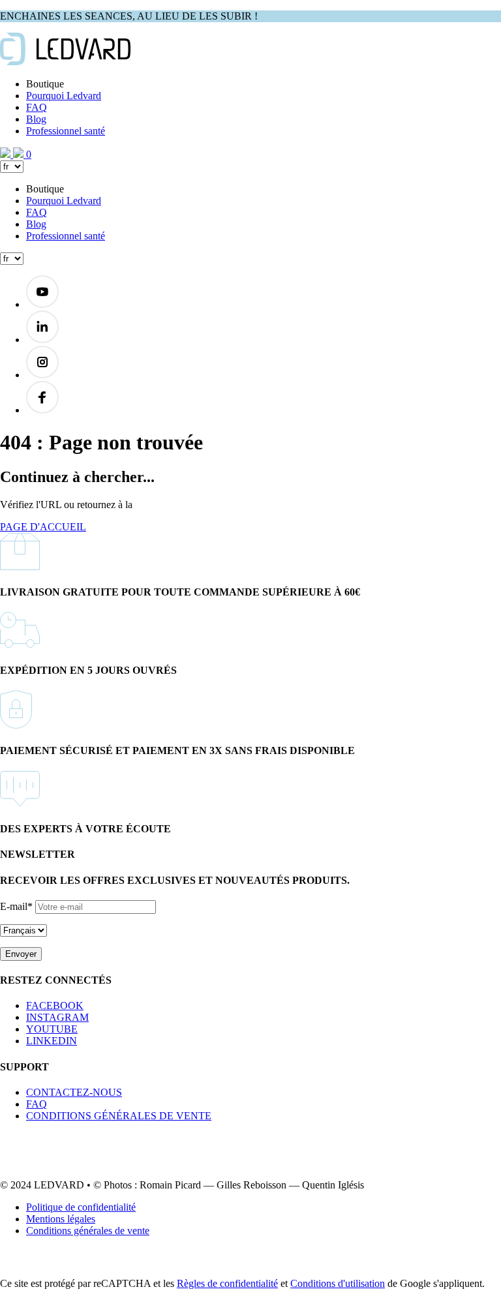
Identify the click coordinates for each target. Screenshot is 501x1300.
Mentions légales (60, 1218)
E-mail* (16, 906)
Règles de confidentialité (227, 1283)
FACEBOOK (55, 1005)
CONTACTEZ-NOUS (74, 1092)
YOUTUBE (52, 1029)
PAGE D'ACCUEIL (43, 526)
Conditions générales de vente (87, 1230)
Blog (36, 119)
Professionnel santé (65, 130)
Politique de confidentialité (81, 1207)
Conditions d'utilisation (337, 1283)
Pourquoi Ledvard (63, 95)
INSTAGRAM (57, 1017)
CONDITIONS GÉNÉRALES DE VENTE (118, 1115)
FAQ (36, 107)
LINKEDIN (51, 1040)
